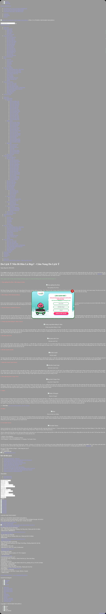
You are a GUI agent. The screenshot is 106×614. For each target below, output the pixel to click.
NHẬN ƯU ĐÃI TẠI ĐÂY (61, 313)
